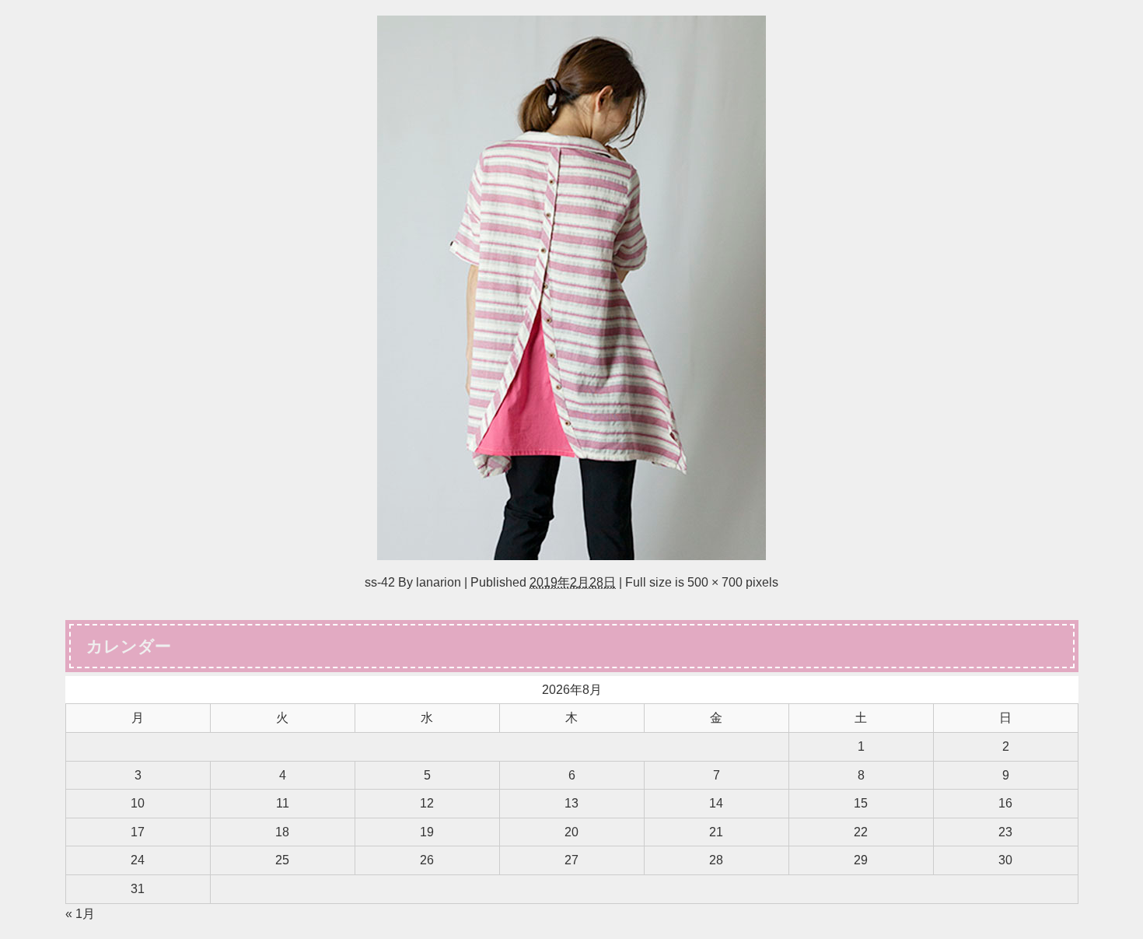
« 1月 (80, 913)
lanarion (438, 582)
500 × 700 (715, 582)
